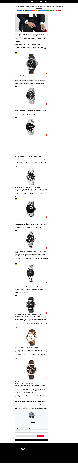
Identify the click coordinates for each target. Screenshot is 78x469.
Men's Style (40, 8)
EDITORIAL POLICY (23, 448)
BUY (16, 52)
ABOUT (22, 446)
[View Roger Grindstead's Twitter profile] (34, 420)
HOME (37, 8)
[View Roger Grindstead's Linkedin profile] (32, 420)
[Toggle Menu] (1, 1)
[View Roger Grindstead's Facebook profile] (28, 420)
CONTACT (22, 447)
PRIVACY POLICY (23, 449)
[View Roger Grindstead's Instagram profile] (30, 420)
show (20, 41)
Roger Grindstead (31, 422)
